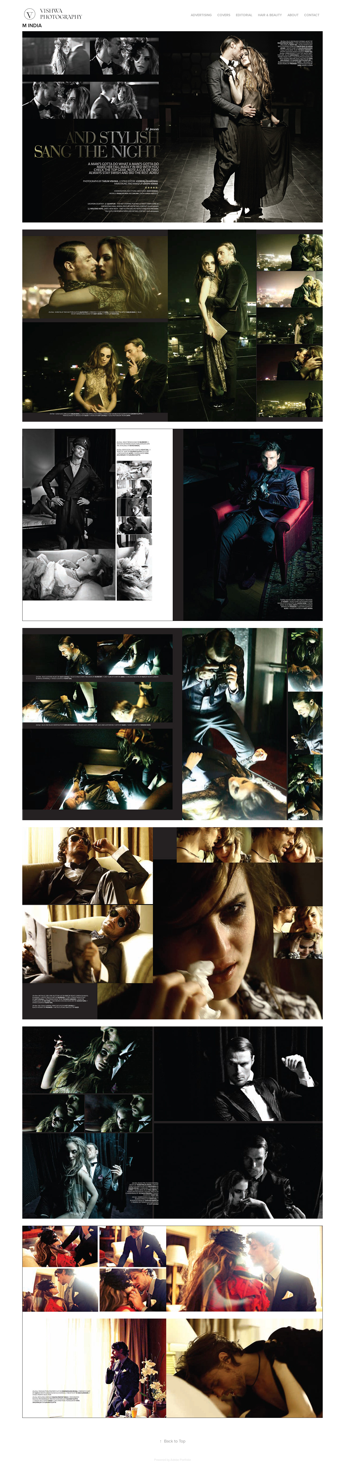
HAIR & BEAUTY (270, 15)
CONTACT (311, 15)
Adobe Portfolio (180, 1460)
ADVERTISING (201, 15)
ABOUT (293, 15)
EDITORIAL (244, 15)
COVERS (223, 15)
